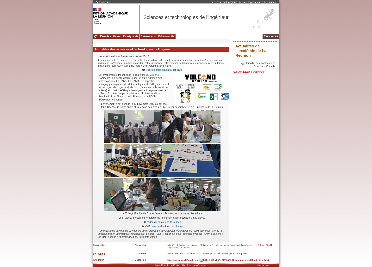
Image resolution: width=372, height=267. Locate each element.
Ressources (271, 36)
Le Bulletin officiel (263, 245)
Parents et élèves (110, 36)
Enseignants (130, 36)
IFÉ (180, 247)
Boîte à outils (166, 36)
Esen (186, 247)
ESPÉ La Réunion (175, 253)
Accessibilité (103, 2)
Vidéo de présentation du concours (164, 70)
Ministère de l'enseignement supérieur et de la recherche (226, 245)
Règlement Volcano (110, 99)
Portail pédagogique (226, 2)
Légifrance (173, 247)
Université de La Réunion (197, 253)
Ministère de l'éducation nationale (182, 245)
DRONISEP (235, 253)
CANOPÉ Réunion (219, 253)
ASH (244, 253)
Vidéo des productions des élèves (164, 226)
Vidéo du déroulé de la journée (164, 222)
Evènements (148, 36)
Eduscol (271, 2)
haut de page (263, 265)
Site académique (251, 2)
